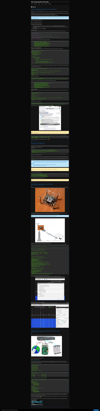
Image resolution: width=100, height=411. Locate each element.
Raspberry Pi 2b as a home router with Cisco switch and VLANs (45, 331)
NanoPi (35, 328)
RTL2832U (37, 328)
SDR (39, 328)
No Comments (42, 185)
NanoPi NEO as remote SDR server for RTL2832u (42, 184)
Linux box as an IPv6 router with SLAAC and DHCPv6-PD (44, 9)
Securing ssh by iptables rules (38, 143)
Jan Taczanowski (37, 10)
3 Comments (42, 10)
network (34, 140)
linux (32, 140)
